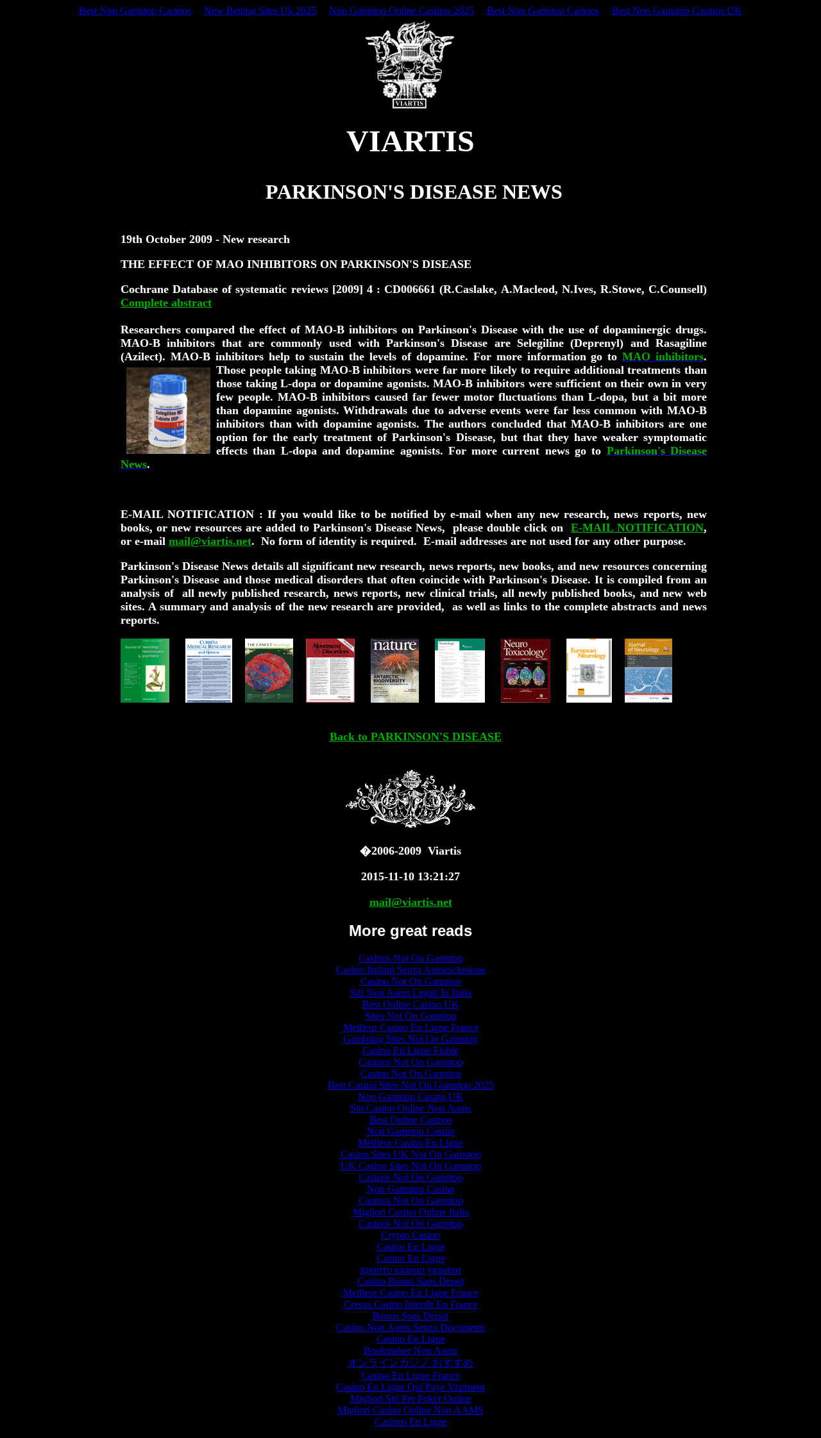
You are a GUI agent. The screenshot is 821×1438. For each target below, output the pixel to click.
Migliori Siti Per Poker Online (410, 1398)
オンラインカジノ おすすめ (410, 1362)
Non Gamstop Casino (411, 1131)
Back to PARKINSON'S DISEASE (416, 736)
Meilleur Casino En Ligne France (410, 1027)
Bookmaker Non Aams (410, 1350)
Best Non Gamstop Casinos (135, 10)
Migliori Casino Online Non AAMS (410, 1410)
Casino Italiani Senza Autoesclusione (411, 969)
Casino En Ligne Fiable (410, 1050)
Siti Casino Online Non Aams (410, 1108)
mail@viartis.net (210, 541)
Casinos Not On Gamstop (411, 958)
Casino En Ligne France (410, 1375)
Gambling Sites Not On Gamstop (410, 1038)
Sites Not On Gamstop (411, 1015)
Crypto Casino (410, 1235)
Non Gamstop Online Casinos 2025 (401, 10)
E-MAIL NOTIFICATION (637, 527)
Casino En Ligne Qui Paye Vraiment (410, 1387)
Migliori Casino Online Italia (411, 1212)
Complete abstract (166, 302)
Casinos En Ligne (411, 1421)
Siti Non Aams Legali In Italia (410, 992)
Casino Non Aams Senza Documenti (410, 1327)
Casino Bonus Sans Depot (410, 1281)
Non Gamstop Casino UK (411, 1096)
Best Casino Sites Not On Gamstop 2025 (411, 1085)
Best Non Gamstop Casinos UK (677, 10)
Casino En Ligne (411, 1246)
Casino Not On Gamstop (410, 981)
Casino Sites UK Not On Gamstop (411, 1154)
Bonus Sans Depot (410, 1315)
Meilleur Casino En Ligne (410, 1142)
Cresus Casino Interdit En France (411, 1304)
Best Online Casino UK (410, 1004)
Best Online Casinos (410, 1119)
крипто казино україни (410, 1269)
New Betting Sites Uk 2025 (260, 10)
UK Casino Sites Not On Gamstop (411, 1165)
